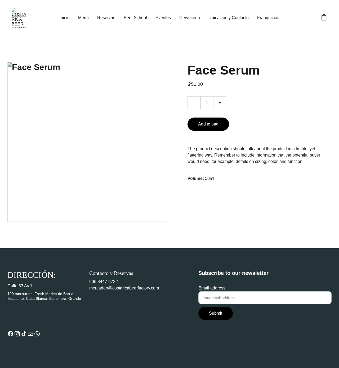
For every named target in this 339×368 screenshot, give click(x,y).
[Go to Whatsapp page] (37, 333)
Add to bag (208, 124)
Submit (215, 313)
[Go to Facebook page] (10, 333)
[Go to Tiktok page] (23, 333)
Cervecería (189, 17)
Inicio (65, 17)
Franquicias (268, 17)
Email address (211, 288)
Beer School (135, 17)
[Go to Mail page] (30, 333)
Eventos (163, 17)
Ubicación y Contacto (228, 17)
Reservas (106, 17)
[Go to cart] (323, 18)
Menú (83, 17)
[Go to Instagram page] (17, 333)
